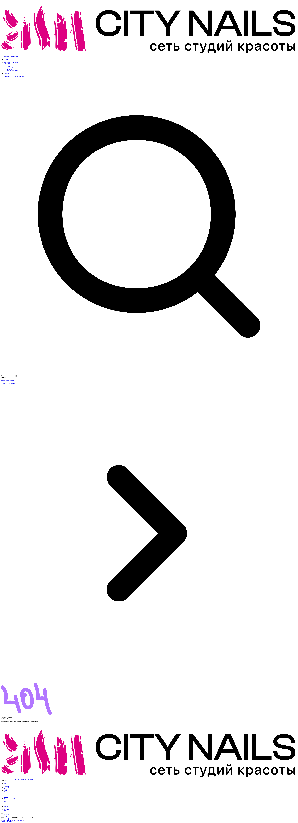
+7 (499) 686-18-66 (8, 76)
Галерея (9, 72)
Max (7, 380)
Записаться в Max (29, 779)
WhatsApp (21, 76)
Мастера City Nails (12, 67)
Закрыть (3, 377)
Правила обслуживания (13, 70)
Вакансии (9, 69)
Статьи (9, 66)
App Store (3, 779)
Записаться (11, 380)
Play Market (9, 779)
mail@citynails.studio (9, 816)
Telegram (16, 76)
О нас (5, 65)
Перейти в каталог (5, 723)
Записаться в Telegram (18, 779)
